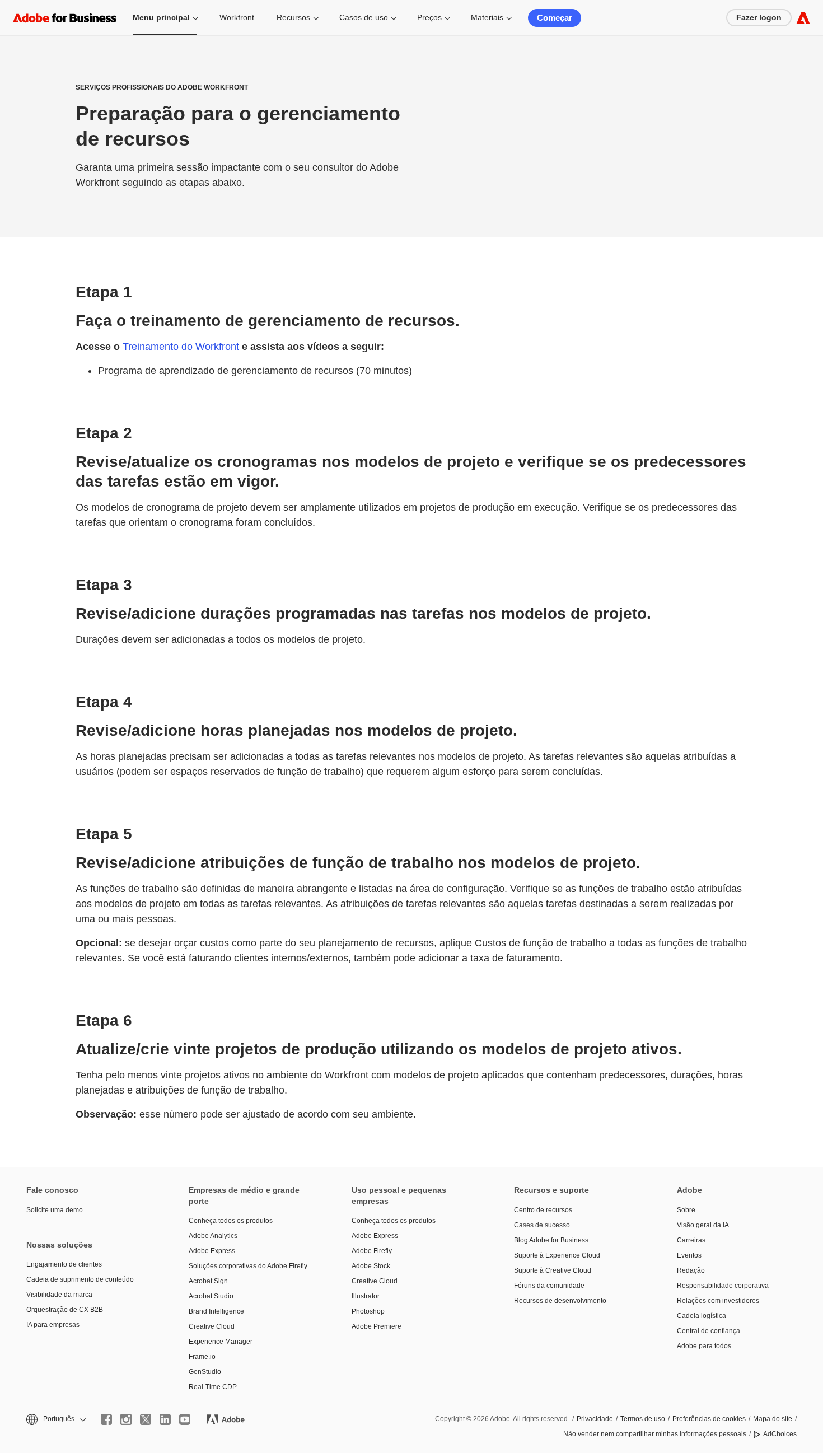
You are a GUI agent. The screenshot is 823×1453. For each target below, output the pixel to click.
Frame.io (202, 1357)
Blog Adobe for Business (551, 1240)
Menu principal (161, 17)
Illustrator (366, 1296)
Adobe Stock (371, 1266)
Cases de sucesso (542, 1225)
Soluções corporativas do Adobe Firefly (248, 1266)
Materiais (487, 17)
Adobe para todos (704, 1346)
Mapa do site (772, 1419)
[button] (55, 1419)
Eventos (689, 1255)
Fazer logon (759, 17)
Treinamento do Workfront (181, 346)
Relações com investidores (718, 1301)
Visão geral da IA (703, 1225)
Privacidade (595, 1419)
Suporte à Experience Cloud (557, 1255)
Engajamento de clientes (64, 1264)
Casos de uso (363, 17)
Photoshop (368, 1311)
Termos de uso (642, 1419)
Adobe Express (212, 1251)
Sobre (686, 1210)
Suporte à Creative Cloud (552, 1270)
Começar (554, 17)
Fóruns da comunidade (549, 1286)
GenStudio (205, 1372)
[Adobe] (803, 17)
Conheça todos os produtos (231, 1221)
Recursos (293, 17)
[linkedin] (165, 1419)
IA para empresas (53, 1325)
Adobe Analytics (213, 1236)
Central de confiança (708, 1331)
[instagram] (126, 1419)
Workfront (236, 17)
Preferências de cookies (709, 1419)
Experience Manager (220, 1341)
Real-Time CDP (213, 1387)
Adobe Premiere (376, 1326)
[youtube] (184, 1419)
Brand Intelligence (216, 1311)
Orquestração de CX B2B (64, 1310)
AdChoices (780, 1434)
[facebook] (106, 1419)
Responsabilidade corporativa (723, 1286)
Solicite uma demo (54, 1210)
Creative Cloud (212, 1326)
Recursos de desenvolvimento (560, 1301)
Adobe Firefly (372, 1251)
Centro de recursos (543, 1210)
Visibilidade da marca (59, 1294)
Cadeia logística (701, 1316)
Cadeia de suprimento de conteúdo (80, 1279)
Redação (691, 1270)
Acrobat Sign (208, 1281)
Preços (429, 17)
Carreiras (691, 1240)
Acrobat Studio (211, 1296)
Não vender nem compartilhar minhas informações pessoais (654, 1434)
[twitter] (145, 1419)
